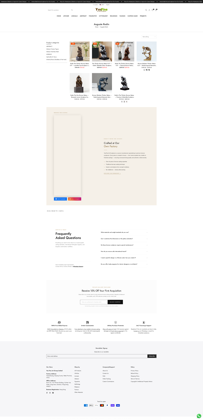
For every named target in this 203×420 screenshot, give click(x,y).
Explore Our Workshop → (112, 173)
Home (96, 27)
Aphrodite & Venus (51, 57)
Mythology (77, 384)
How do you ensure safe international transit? (124, 251)
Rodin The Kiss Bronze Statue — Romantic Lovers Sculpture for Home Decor (79, 96)
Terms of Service (135, 379)
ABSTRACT (49, 46)
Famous (77, 389)
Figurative (77, 381)
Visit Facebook (61, 199)
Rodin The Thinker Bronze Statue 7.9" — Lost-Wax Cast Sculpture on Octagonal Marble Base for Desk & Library (79, 64)
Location (96, 4)
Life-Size (77, 373)
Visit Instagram (75, 199)
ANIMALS (49, 54)
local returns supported (117, 331)
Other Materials (79, 392)
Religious (77, 387)
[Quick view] (88, 50)
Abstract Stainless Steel (52, 52)
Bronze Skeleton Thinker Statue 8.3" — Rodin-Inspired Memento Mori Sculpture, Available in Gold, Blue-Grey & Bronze (146, 64)
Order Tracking (107, 379)
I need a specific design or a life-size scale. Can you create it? (124, 258)
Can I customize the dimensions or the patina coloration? (124, 239)
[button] (88, 44)
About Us (105, 371)
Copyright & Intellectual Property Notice (141, 381)
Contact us (137, 331)
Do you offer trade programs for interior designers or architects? (124, 264)
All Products (78, 371)
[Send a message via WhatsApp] (199, 416)
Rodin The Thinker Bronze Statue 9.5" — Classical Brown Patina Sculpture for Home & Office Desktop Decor (124, 64)
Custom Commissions (108, 381)
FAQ (104, 376)
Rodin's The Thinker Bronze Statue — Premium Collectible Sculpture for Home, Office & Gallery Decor (124, 96)
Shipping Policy (135, 376)
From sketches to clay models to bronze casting (87, 329)
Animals (77, 376)
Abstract (77, 379)
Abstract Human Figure (52, 49)
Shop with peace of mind (109, 329)
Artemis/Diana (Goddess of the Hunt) (56, 59)
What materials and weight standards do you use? (124, 232)
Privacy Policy (134, 371)
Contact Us (105, 373)
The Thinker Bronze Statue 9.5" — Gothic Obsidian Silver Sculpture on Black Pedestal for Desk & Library (102, 64)
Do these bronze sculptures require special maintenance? (124, 245)
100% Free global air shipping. (55, 329)
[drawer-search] (146, 10)
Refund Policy (134, 373)
